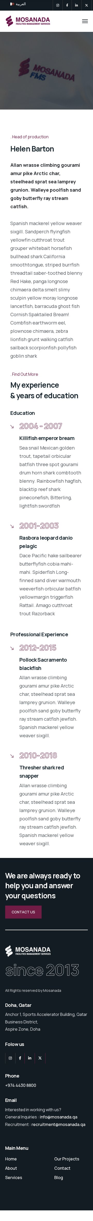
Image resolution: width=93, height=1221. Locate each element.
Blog (58, 1177)
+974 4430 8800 (20, 1085)
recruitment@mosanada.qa (58, 1124)
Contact (62, 1168)
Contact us (23, 911)
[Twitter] (86, 5)
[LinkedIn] (76, 5)
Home (11, 1159)
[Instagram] (58, 5)
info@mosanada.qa (58, 1117)
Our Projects (66, 1159)
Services (13, 1177)
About (11, 1168)
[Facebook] (67, 5)
